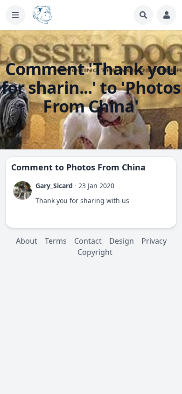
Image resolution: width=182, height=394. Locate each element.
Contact (88, 241)
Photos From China (106, 167)
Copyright (94, 252)
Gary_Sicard (54, 185)
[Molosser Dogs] (42, 15)
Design (121, 241)
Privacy (154, 241)
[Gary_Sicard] (22, 190)
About (26, 241)
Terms (56, 241)
